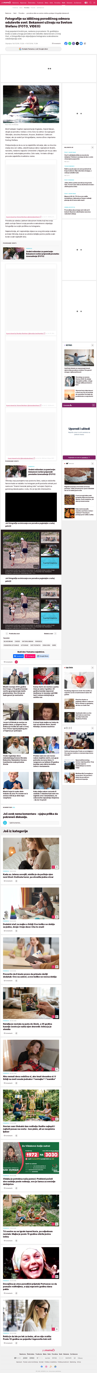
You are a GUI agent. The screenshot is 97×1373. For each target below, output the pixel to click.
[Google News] (55, 1367)
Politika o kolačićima (51, 1362)
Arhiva (79, 1362)
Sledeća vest (48, 633)
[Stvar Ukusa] (40, 1358)
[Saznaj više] (92, 345)
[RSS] (51, 1367)
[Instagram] (46, 1367)
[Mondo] (17, 1358)
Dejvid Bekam (8, 641)
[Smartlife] (68, 1358)
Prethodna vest (14, 633)
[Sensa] (54, 1358)
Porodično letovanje (11, 645)
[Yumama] (6, 3)
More (54, 645)
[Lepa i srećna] (47, 1358)
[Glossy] (80, 1358)
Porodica (21, 13)
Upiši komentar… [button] (15, 823)
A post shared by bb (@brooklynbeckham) (20, 458)
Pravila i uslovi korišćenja (30, 1362)
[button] (56, 43)
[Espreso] (32, 1358)
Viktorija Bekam (27, 641)
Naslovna (8, 13)
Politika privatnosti (63, 1362)
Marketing (73, 1362)
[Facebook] (42, 1367)
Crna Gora (46, 645)
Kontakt (41, 1362)
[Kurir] (25, 1358)
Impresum (19, 1362)
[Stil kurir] (75, 1358)
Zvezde (17, 641)
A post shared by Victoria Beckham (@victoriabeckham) (22, 217)
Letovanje (24, 645)
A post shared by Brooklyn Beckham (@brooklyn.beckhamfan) (24, 333)
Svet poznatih (35, 645)
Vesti (14, 13)
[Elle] (61, 1358)
